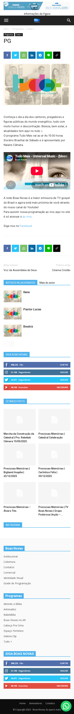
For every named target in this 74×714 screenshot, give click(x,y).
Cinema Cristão (61, 270)
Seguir (64, 372)
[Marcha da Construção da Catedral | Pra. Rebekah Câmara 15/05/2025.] (20, 420)
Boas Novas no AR (15, 620)
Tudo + (30, 28)
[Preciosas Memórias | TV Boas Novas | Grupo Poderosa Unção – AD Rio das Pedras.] (54, 493)
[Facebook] (7, 55)
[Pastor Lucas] (13, 313)
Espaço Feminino (14, 630)
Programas (18, 28)
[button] (66, 706)
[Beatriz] (13, 330)
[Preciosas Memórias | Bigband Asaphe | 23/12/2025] (20, 454)
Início (6, 28)
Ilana (26, 292)
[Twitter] (15, 55)
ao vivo (27, 216)
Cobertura (9, 561)
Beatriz (28, 326)
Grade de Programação (17, 583)
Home (22, 703)
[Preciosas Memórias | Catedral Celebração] (54, 420)
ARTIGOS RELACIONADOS (20, 282)
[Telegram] (40, 55)
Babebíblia (10, 614)
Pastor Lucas (32, 309)
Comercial (9, 572)
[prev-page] (6, 344)
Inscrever (62, 387)
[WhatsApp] (23, 55)
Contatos (9, 567)
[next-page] (11, 344)
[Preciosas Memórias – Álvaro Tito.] (20, 493)
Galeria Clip (10, 636)
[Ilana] (13, 296)
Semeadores (35, 703)
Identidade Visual (13, 578)
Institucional (11, 556)
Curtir (64, 364)
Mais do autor (47, 282)
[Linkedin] (32, 55)
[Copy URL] (56, 55)
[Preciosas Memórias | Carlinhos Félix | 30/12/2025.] (54, 454)
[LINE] (48, 55)
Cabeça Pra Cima (14, 625)
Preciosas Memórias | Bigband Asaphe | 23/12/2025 (17, 472)
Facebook (26, 226)
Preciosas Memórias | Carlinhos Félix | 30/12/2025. (51, 472)
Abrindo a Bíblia (13, 604)
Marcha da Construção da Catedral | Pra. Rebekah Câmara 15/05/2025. (19, 437)
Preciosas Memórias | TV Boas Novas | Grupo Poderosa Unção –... (53, 511)
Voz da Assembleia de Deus (20, 270)
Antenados (10, 609)
